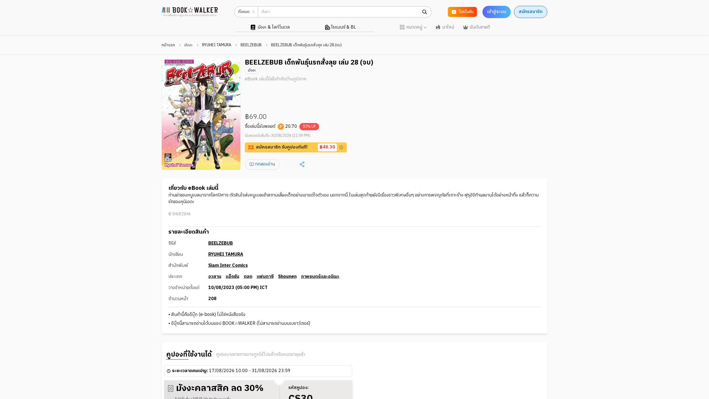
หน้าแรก (168, 45)
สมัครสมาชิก (531, 12)
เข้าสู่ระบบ (496, 12)
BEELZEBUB (251, 45)
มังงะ (188, 45)
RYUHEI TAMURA (216, 45)
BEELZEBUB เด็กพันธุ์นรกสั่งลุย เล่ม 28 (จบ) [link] (306, 45)
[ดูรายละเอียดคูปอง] (341, 147)
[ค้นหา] (424, 12)
